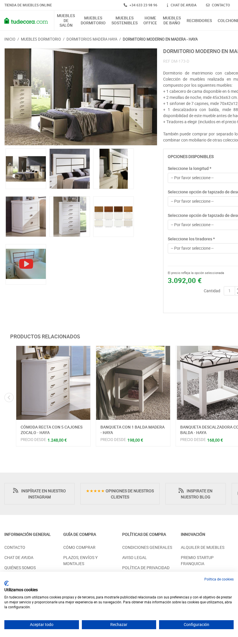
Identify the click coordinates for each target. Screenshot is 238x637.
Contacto (14, 547)
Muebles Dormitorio (93, 21)
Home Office (150, 21)
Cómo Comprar (79, 547)
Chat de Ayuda (18, 557)
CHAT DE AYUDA (183, 5)
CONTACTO (220, 5)
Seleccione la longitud (189, 168)
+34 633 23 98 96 (143, 5)
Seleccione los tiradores (191, 239)
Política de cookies (219, 579)
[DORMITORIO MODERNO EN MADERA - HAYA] (81, 97)
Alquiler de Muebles (202, 547)
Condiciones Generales (147, 547)
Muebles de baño (172, 21)
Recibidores (199, 20)
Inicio (9, 39)
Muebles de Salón (66, 20)
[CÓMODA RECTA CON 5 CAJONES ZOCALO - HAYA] (53, 383)
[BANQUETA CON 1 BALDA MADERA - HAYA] (133, 383)
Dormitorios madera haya (91, 39)
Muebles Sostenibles (124, 21)
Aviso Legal (134, 557)
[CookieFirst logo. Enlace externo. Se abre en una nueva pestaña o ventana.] (6, 583)
